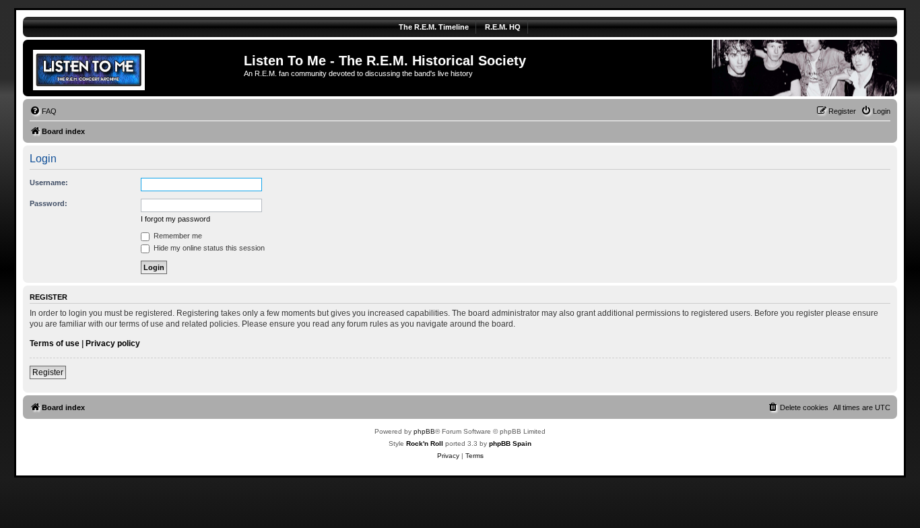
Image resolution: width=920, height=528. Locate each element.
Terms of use (54, 343)
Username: (49, 182)
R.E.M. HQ (503, 27)
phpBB (424, 431)
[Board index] (135, 68)
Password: (48, 203)
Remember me (177, 236)
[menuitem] (43, 111)
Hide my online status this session (208, 248)
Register (47, 372)
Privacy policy (113, 343)
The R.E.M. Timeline (434, 27)
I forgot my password (175, 219)
